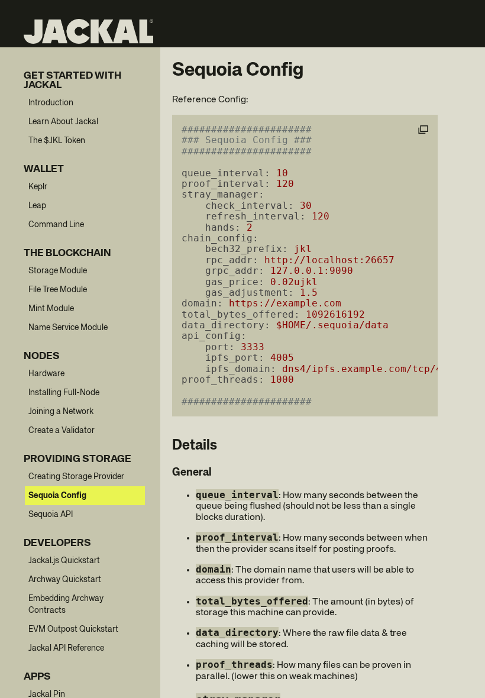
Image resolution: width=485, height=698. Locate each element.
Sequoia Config (57, 496)
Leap (37, 206)
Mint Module (51, 309)
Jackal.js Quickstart (64, 561)
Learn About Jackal (63, 122)
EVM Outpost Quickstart (73, 629)
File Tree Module (57, 290)
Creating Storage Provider (76, 477)
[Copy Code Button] (423, 130)
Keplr (37, 187)
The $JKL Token (56, 141)
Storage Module (57, 271)
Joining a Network (60, 412)
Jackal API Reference (66, 648)
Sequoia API (50, 514)
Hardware (46, 374)
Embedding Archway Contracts (66, 604)
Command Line (56, 225)
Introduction (50, 103)
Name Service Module (68, 328)
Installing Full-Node (63, 393)
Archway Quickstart (64, 580)
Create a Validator (61, 430)
